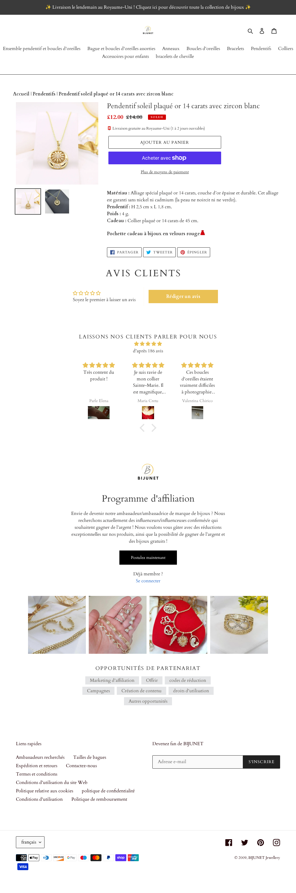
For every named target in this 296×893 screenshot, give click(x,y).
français (28, 842)
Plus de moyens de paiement (165, 172)
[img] (148, 343)
